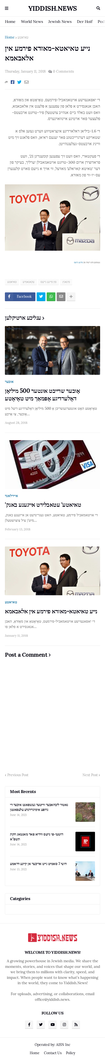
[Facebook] (12, 82)
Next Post (90, 775)
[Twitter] (19, 82)
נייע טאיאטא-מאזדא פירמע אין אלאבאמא (51, 611)
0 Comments (63, 71)
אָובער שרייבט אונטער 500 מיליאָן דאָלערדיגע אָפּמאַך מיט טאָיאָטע (42, 394)
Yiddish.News (52, 8)
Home (10, 21)
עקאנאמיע (28, 282)
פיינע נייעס (78, 262)
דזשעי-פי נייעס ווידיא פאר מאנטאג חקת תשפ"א (36, 836)
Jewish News (60, 21)
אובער (9, 381)
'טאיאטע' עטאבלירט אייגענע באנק (43, 504)
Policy (70, 1053)
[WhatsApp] (51, 296)
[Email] (26, 82)
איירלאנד (11, 495)
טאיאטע (23, 37)
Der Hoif (84, 21)
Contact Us (53, 1053)
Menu (6, 8)
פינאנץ (66, 282)
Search (98, 8)
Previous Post (17, 775)
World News (32, 21)
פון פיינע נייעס (48, 282)
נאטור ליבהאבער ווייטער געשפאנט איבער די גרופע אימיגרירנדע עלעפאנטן (39, 807)
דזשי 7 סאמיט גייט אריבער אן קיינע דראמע (38, 863)
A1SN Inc (63, 1044)
